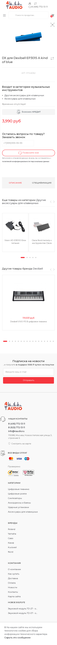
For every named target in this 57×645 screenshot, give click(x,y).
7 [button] (24, 341)
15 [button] (47, 341)
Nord (10, 552)
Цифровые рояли (17, 493)
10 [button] (32, 341)
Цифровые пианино (18, 489)
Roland (11, 529)
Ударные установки (18, 507)
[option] (15, 232)
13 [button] (41, 341)
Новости (12, 587)
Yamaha (12, 533)
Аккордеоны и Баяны (19, 502)
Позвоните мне (30, 153)
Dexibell (38, 268)
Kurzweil (12, 547)
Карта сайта (14, 596)
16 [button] (50, 341)
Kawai (11, 543)
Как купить (13, 574)
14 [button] (44, 341)
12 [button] (38, 341)
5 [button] (35, 257)
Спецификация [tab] (41, 182)
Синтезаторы (15, 498)
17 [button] (53, 341)
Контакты (13, 592)
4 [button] (32, 257)
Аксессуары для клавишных (20, 98)
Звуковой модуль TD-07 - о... (22, 613)
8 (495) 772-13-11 (39, 6)
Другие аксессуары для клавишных (24, 95)
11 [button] (35, 341)
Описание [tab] (15, 182)
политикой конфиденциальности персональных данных (25, 161)
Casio (10, 538)
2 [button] (27, 257)
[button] (52, 25)
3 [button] (29, 257)
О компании (14, 569)
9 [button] (29, 341)
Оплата (12, 583)
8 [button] (27, 341)
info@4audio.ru (16, 431)
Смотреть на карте (21, 443)
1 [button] (23, 257)
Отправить (28, 380)
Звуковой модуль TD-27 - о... (22, 608)
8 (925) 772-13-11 (16, 427)
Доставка (13, 578)
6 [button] (21, 341)
